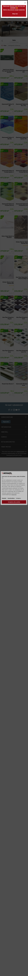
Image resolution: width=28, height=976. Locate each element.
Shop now (15, 14)
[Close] (25, 3)
